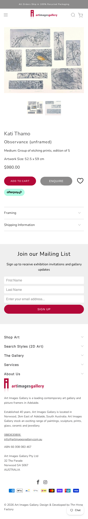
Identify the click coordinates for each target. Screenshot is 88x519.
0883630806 (12, 435)
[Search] (72, 15)
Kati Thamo (17, 133)
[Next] (77, 53)
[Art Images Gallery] (44, 15)
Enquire (56, 181)
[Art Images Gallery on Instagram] (45, 483)
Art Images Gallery (26, 505)
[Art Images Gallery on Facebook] (38, 483)
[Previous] (10, 53)
